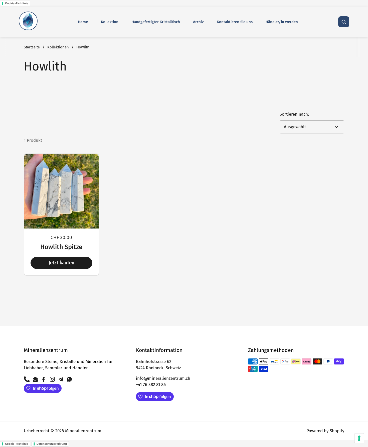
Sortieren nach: (294, 114)
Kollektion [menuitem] (109, 22)
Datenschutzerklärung (52, 443)
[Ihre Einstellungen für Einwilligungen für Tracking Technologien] (359, 438)
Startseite (32, 47)
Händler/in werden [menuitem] (282, 22)
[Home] (28, 22)
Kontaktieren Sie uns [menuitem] (235, 22)
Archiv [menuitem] (198, 22)
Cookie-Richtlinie (16, 3)
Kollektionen (58, 47)
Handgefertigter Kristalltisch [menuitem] (155, 22)
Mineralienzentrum (83, 430)
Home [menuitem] (83, 22)
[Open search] (343, 21)
